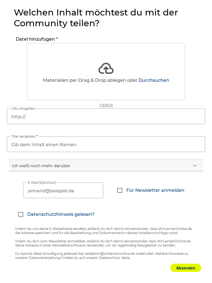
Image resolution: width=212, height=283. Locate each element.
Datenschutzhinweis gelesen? (60, 214)
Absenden (185, 268)
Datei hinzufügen (37, 39)
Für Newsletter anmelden (155, 190)
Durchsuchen (154, 80)
